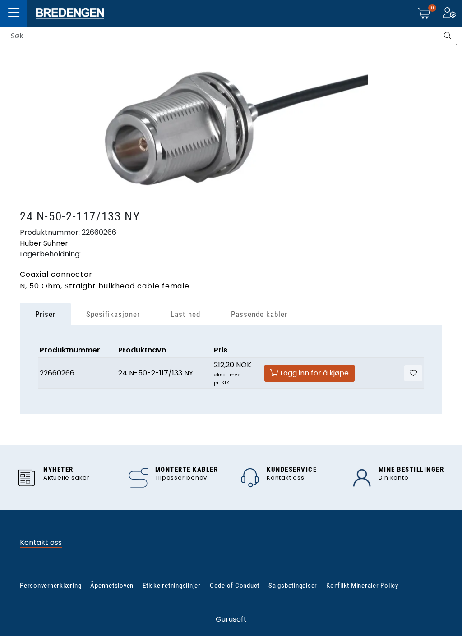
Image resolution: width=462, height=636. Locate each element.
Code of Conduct (234, 585)
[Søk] (448, 36)
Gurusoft (231, 619)
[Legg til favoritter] (413, 373)
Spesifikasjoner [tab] (113, 314)
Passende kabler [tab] (259, 314)
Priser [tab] (45, 314)
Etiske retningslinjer (172, 585)
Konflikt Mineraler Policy (362, 585)
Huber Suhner (44, 243)
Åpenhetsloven (112, 585)
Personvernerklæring (50, 585)
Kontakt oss (41, 542)
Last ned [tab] (185, 314)
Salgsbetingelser (292, 585)
